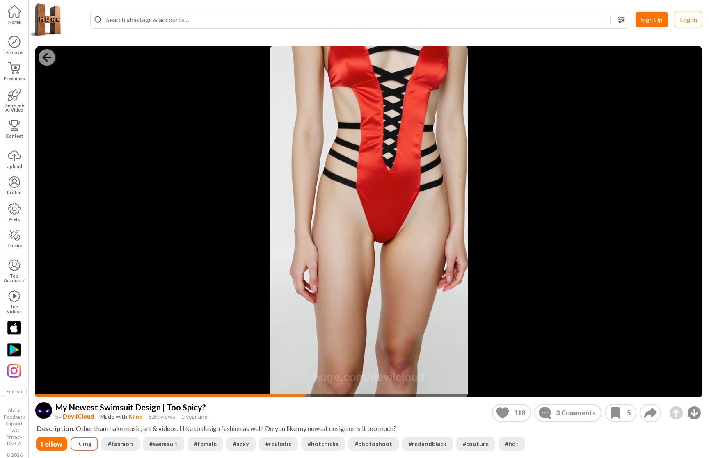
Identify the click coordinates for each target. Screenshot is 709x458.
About (14, 410)
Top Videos (14, 309)
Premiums (14, 78)
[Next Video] (694, 413)
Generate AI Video (14, 107)
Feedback (14, 417)
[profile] (43, 410)
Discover (14, 52)
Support (14, 423)
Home (14, 22)
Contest (14, 136)
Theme (14, 245)
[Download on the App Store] (14, 328)
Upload (14, 166)
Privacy (14, 437)
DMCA (14, 443)
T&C (14, 430)
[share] (650, 413)
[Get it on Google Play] (14, 350)
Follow (51, 444)
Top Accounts (14, 278)
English (14, 391)
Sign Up (652, 19)
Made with (121, 416)
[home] (45, 19)
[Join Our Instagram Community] (14, 370)
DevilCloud (78, 416)
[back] (47, 57)
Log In (688, 19)
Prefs (14, 219)
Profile (14, 192)
